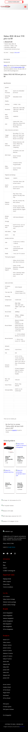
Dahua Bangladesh (7, 615)
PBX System (6, 704)
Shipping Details (7, 579)
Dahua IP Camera (7, 659)
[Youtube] (3, 553)
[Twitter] (11, 553)
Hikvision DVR (6, 675)
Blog (4, 565)
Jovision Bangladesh (8, 621)
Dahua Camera (6, 642)
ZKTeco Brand (6, 698)
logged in (14, 430)
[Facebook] (7, 553)
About (4, 562)
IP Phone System (7, 706)
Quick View (9, 452)
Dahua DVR (6, 672)
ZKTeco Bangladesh (8, 629)
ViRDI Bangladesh (7, 626)
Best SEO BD (22, 726)
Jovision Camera (7, 648)
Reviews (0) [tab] (7, 62)
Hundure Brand (7, 687)
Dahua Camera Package (9, 599)
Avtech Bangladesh (7, 613)
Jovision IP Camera (7, 656)
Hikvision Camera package (9, 602)
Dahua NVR (16, 52)
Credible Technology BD (9, 570)
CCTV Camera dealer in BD (17, 67)
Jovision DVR (6, 678)
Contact (5, 568)
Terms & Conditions (8, 587)
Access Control (6, 684)
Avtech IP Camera (7, 650)
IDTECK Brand (6, 690)
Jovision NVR (6, 669)
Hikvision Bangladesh (8, 618)
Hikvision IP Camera (8, 653)
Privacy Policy (6, 584)
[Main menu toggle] (25, 7)
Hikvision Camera (7, 645)
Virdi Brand (6, 695)
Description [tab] (7, 59)
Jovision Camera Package (9, 604)
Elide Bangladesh (7, 624)
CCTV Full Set (6, 596)
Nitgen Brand (6, 692)
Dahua (5, 65)
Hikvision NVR (6, 664)
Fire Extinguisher (7, 715)
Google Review (11, 547)
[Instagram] (15, 553)
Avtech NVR (6, 661)
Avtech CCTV (6, 639)
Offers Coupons (7, 581)
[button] (14, 2)
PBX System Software (8, 709)
